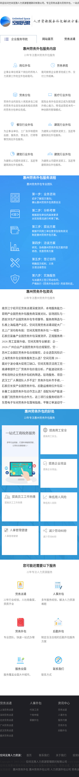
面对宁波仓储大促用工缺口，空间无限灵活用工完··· (33, 363)
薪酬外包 (34, 720)
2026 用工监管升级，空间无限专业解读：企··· (30, 341)
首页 (29, 755)
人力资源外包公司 (60, 769)
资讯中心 (64, 703)
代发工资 (34, 710)
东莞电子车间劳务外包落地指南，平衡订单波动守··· (33, 402)
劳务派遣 (6, 703)
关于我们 (61, 755)
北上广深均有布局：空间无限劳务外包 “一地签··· (32, 330)
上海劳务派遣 (6, 710)
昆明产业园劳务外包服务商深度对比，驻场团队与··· (33, 313)
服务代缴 (62, 720)
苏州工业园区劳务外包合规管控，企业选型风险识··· (33, 352)
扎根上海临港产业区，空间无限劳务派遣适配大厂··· (33, 324)
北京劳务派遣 (6, 720)
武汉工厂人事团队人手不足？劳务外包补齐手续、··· (33, 380)
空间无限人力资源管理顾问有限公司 (46, 761)
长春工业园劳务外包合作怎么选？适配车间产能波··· (33, 391)
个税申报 (34, 715)
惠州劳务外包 (20, 769)
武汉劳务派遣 (6, 730)
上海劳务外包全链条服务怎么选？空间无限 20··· (31, 358)
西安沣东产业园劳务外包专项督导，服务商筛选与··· (33, 319)
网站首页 (47, 39)
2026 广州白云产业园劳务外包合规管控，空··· (30, 347)
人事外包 (36, 703)
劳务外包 (62, 725)
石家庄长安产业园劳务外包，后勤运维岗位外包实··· (33, 385)
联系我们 (44, 755)
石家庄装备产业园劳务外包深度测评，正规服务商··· (33, 336)
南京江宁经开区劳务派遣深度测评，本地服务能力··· (33, 308)
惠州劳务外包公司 (39, 769)
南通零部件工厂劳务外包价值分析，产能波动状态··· (33, 369)
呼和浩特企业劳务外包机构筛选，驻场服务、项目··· (33, 374)
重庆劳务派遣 (6, 735)
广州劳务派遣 (6, 725)
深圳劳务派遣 (6, 715)
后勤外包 (62, 730)
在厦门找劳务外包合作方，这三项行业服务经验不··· (33, 397)
